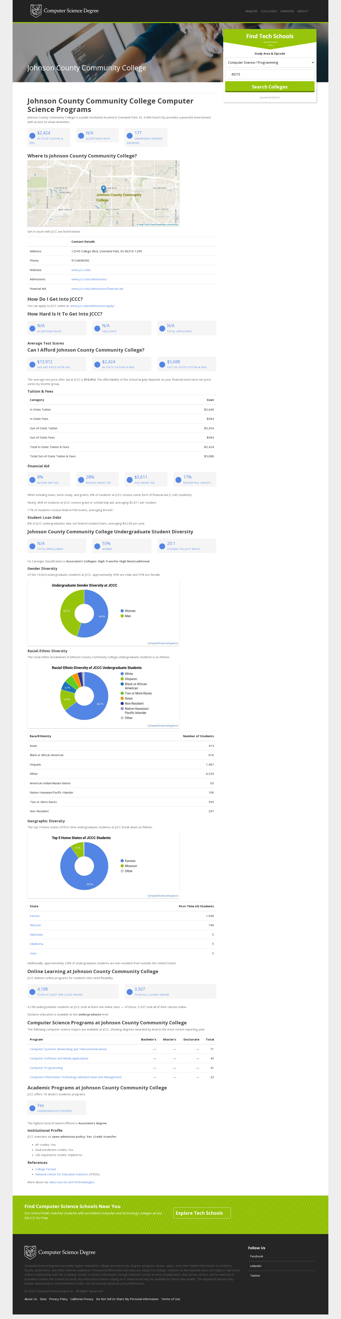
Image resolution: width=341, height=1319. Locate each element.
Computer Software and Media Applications (59, 1058)
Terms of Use (170, 1299)
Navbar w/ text (65, 11)
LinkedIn (255, 1266)
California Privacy (81, 1299)
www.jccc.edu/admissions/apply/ (92, 306)
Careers (287, 11)
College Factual (45, 1169)
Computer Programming (46, 1068)
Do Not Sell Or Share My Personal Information (127, 1299)
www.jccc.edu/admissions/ (89, 279)
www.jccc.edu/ (81, 270)
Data (43, 1299)
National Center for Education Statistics (61, 1174)
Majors (251, 11)
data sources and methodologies (72, 1182)
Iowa (33, 953)
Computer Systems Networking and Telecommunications (68, 1049)
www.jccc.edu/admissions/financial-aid (97, 289)
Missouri (35, 925)
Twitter (255, 1275)
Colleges (269, 11)
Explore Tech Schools (199, 1213)
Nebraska (36, 934)
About (303, 11)
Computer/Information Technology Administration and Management (76, 1077)
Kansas (35, 916)
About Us (30, 1299)
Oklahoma (36, 944)
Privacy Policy (58, 1299)
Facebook (256, 1256)
